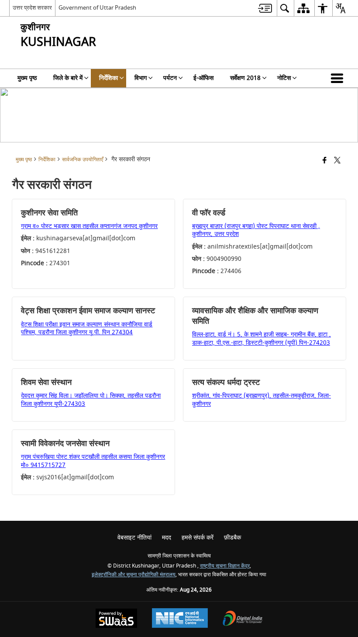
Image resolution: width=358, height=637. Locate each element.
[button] (338, 78)
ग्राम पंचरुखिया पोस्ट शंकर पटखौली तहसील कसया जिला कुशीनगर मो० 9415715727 (93, 460)
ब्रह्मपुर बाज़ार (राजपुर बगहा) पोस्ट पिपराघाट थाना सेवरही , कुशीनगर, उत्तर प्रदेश (256, 230)
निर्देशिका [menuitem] (108, 78)
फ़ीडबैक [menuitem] (232, 537)
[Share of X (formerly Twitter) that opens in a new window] (337, 161)
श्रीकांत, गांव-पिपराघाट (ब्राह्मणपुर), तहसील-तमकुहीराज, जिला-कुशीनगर (261, 399)
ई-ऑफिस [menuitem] (203, 78)
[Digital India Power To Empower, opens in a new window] (242, 619)
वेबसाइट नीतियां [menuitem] (134, 537)
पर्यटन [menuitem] (170, 78)
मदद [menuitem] (166, 537)
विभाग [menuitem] (140, 78)
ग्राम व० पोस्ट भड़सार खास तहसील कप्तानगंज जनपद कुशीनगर (89, 226)
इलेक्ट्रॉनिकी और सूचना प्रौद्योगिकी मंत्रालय (134, 574)
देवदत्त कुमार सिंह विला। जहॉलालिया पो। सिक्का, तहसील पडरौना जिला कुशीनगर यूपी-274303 (91, 399)
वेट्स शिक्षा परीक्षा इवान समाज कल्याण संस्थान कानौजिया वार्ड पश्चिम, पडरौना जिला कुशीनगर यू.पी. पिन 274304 (86, 328)
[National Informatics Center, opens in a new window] (179, 619)
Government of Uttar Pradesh (97, 7)
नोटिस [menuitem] (284, 78)
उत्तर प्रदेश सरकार (32, 7)
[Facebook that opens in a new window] (324, 161)
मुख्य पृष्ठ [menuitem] (27, 78)
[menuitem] (265, 8)
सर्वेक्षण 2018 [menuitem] (245, 78)
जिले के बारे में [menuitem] (68, 78)
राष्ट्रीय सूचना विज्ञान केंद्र (225, 566)
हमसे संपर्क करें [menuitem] (197, 537)
